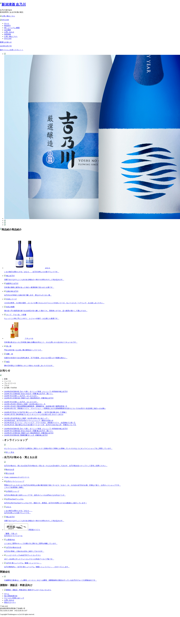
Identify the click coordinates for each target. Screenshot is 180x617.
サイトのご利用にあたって (14, 598)
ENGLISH (7, 38)
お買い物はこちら (11, 36)
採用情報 (7, 34)
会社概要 (7, 30)
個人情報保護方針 (11, 596)
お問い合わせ (9, 32)
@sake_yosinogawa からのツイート (16, 477)
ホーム (6, 23)
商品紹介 (7, 25)
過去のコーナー (10, 602)
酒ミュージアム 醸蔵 (12, 28)
